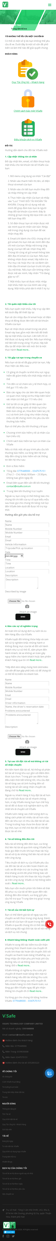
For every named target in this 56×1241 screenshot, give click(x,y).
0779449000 (23, 471)
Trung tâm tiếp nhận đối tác (13, 1092)
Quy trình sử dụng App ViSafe (14, 1151)
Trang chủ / (5, 28)
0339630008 (22, 1051)
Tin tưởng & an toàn (10, 1087)
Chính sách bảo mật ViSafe (28, 110)
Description (11, 575)
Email (8, 536)
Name (8, 521)
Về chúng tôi (7, 1076)
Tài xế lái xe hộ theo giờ (11, 1178)
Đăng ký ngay (7, 1141)
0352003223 (33, 1062)
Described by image (15, 591)
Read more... (23, 349)
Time (7, 559)
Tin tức (5, 1097)
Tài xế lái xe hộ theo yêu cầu (13, 1189)
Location (9, 567)
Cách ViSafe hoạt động (11, 1082)
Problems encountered (17, 710)
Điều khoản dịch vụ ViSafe (28, 139)
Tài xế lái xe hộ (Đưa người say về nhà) (17, 1173)
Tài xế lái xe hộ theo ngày (12, 1184)
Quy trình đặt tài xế (10, 1119)
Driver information (15, 703)
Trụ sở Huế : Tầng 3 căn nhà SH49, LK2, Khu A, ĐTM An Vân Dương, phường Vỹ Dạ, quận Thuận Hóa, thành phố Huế (28, 1213)
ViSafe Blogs (7, 1162)
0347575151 (39, 471)
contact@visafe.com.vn (18, 486)
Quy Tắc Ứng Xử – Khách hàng (28, 82)
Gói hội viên (7, 1129)
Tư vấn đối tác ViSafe (10, 1146)
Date (7, 552)
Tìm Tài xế (6, 1114)
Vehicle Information (15, 544)
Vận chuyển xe (8, 1194)
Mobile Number (13, 528)
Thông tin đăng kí (9, 1109)
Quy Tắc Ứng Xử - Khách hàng (14, 1124)
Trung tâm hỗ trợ (9, 1156)
